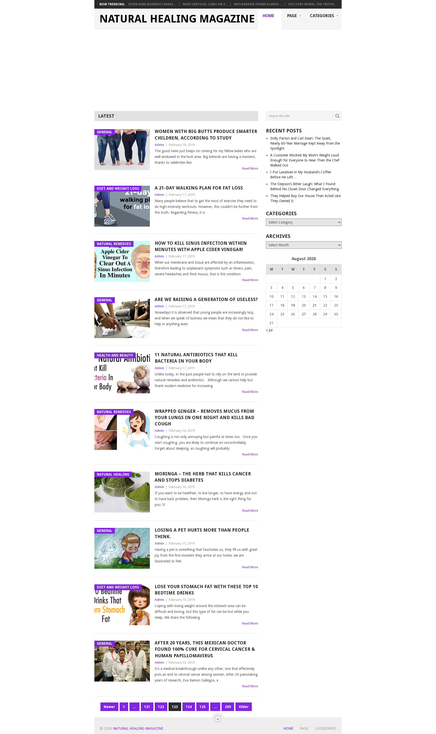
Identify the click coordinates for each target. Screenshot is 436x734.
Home (268, 15)
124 (189, 707)
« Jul (269, 330)
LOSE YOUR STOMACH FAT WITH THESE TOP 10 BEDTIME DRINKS (206, 589)
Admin (159, 145)
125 (203, 707)
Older (244, 707)
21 (315, 305)
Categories (322, 15)
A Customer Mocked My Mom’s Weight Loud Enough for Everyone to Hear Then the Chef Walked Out (304, 160)
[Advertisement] (218, 67)
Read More (250, 168)
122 (161, 707)
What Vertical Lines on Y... (205, 4)
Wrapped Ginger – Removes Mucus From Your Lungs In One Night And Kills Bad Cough (204, 417)
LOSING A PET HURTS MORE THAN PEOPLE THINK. (202, 533)
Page (292, 15)
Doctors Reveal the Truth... (312, 4)
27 (304, 314)
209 (228, 707)
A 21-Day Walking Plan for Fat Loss (199, 188)
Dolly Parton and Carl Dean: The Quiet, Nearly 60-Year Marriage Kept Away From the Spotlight (305, 143)
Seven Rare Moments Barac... (152, 4)
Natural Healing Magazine (177, 19)
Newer (109, 707)
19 (293, 305)
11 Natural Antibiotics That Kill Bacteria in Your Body (196, 358)
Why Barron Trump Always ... (258, 4)
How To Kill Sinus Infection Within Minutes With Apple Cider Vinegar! (201, 246)
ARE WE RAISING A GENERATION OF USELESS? (206, 299)
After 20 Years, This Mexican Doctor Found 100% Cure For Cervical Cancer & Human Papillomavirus (205, 649)
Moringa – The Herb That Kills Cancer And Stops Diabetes (203, 477)
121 (147, 707)
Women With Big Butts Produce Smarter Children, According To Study (206, 134)
